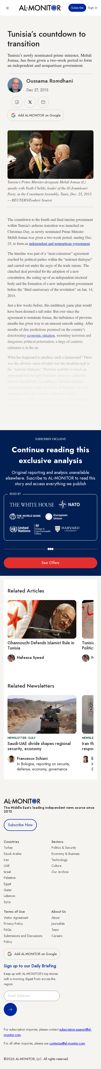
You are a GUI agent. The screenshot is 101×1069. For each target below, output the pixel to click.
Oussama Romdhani (49, 80)
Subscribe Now (20, 825)
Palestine (10, 877)
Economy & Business (65, 853)
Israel (7, 871)
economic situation (41, 335)
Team (55, 929)
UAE (7, 865)
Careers (56, 935)
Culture (56, 865)
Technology (59, 859)
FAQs (7, 929)
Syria (7, 902)
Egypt (7, 883)
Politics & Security (63, 847)
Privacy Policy (13, 923)
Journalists (58, 923)
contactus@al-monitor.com (67, 1043)
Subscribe (77, 8)
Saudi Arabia (12, 853)
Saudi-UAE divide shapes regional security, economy (39, 746)
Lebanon (9, 895)
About (55, 917)
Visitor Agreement (16, 917)
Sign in (92, 8)
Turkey (8, 847)
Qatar (8, 890)
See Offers (50, 562)
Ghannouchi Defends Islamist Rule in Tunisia (41, 645)
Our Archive (59, 871)
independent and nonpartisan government (59, 243)
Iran (6, 859)
